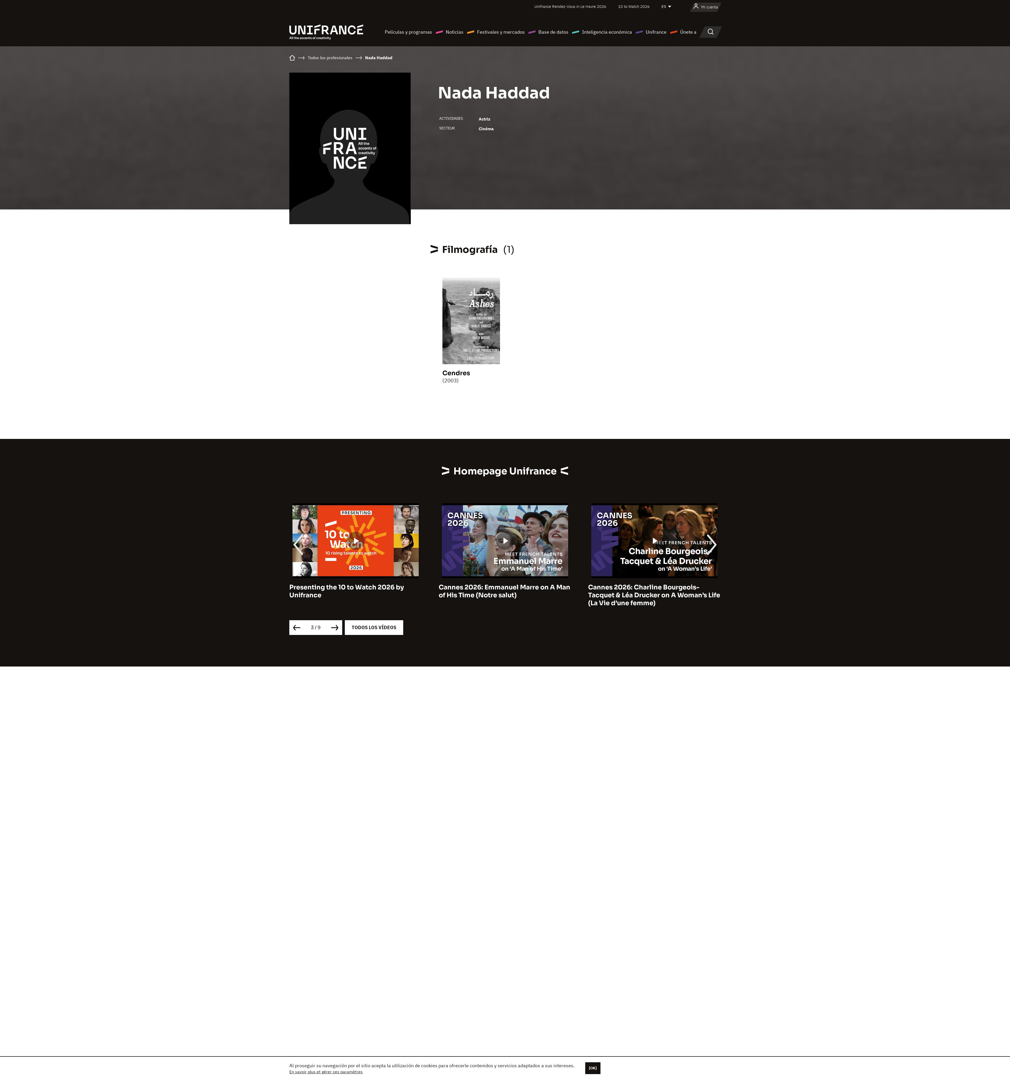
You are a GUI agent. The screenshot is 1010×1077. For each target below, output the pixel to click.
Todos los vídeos (374, 627)
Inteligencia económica (607, 32)
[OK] (593, 1068)
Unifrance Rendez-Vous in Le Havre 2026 (570, 6)
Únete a (688, 32)
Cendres (456, 373)
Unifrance (656, 32)
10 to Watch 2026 (634, 6)
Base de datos (553, 32)
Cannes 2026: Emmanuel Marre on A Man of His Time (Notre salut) (355, 591)
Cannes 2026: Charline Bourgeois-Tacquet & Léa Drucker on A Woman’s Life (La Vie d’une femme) (505, 595)
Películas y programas (408, 32)
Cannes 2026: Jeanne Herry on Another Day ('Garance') (651, 591)
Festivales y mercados (501, 32)
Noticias (454, 32)
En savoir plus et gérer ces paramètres (326, 1071)
